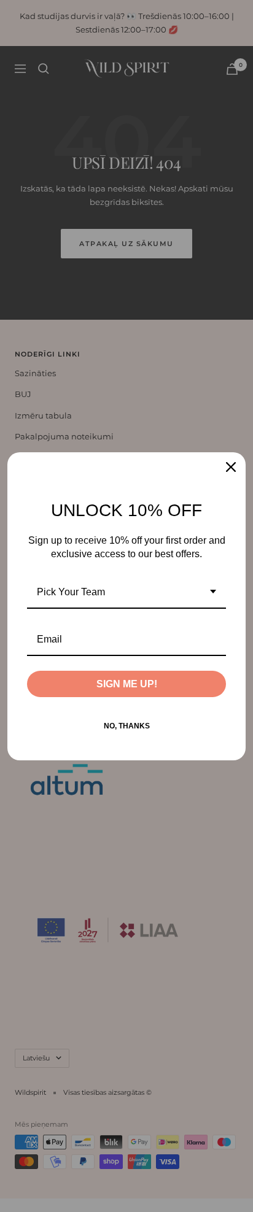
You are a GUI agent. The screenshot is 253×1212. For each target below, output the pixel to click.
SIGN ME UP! (126, 684)
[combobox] (126, 592)
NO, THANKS (127, 726)
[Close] (231, 467)
